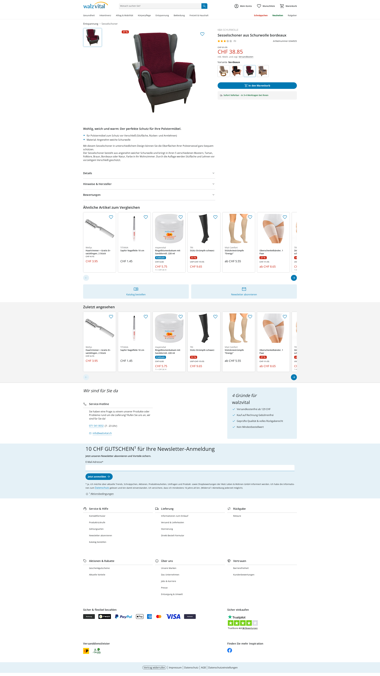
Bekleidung (179, 15)
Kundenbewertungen (243, 574)
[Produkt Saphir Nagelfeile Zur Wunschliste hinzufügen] (145, 217)
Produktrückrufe (97, 522)
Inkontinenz (105, 15)
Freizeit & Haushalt (199, 15)
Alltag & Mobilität (124, 15)
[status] (159, 5)
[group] (163, 72)
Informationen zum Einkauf (174, 515)
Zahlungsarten (96, 529)
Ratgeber (292, 15)
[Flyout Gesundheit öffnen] (96, 16)
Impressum (175, 667)
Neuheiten (277, 15)
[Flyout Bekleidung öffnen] (186, 16)
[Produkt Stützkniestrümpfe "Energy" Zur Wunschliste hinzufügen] (250, 217)
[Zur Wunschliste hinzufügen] (202, 34)
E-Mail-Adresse (94, 462)
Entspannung (162, 15)
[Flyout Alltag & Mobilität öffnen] (134, 16)
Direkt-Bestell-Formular (172, 535)
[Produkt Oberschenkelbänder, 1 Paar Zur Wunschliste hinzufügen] (285, 217)
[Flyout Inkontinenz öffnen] (112, 16)
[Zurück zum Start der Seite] (376, 654)
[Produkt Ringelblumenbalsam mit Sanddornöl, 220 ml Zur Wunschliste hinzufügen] (180, 217)
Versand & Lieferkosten (172, 522)
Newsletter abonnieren (100, 535)
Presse (164, 587)
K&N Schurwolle (228, 29)
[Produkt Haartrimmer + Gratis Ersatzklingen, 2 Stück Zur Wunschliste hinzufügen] (111, 217)
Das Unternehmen (170, 574)
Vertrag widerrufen (154, 667)
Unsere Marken (168, 568)
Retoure (237, 515)
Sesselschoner (110, 23)
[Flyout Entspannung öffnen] (170, 16)
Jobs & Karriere (168, 581)
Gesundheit (89, 15)
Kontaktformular (97, 515)
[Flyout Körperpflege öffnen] (152, 16)
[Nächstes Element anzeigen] (294, 278)
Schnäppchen (261, 15)
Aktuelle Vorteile (97, 574)
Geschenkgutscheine (99, 568)
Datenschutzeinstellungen (223, 667)
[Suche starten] (204, 6)
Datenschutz (102, 487)
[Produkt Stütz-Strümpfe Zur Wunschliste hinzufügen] (215, 217)
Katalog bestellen (97, 542)
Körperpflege (144, 15)
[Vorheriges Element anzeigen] (86, 278)
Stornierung (167, 529)
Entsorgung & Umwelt (172, 594)
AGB (203, 667)
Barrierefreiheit (241, 568)
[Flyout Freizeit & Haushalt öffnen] (209, 16)
